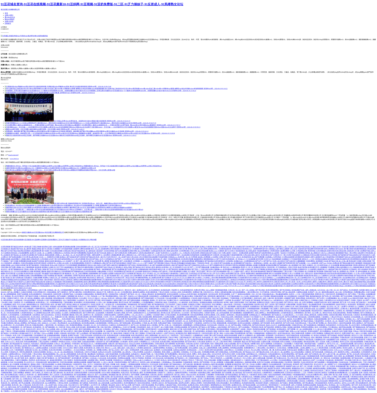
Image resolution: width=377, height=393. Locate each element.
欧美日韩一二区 (72, 366)
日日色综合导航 (342, 325)
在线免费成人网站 (204, 372)
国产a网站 (115, 329)
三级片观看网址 (83, 273)
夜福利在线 (153, 319)
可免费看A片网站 (334, 267)
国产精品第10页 (128, 271)
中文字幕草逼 (265, 292)
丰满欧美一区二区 (313, 265)
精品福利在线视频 (177, 341)
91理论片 (57, 343)
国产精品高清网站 (95, 333)
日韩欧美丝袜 (369, 341)
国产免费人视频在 (15, 267)
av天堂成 (217, 275)
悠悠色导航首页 (151, 329)
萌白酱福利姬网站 (282, 294)
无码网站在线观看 (180, 327)
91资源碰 (21, 333)
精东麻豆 (91, 337)
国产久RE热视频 (347, 296)
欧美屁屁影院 (240, 251)
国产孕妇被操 (256, 300)
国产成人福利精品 (162, 356)
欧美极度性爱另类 (101, 294)
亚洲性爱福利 (298, 275)
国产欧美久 (126, 374)
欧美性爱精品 (241, 310)
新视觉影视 (212, 296)
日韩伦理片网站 (276, 292)
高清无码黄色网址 (32, 331)
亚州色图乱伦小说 (296, 370)
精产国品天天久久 (87, 343)
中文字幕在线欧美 (262, 360)
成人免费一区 (317, 312)
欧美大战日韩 (328, 273)
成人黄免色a (126, 352)
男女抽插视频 (177, 362)
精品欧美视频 (143, 319)
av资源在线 (19, 300)
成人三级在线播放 (175, 310)
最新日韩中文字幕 (176, 329)
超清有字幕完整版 (335, 315)
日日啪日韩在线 (109, 310)
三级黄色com (171, 339)
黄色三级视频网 (356, 263)
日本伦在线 (185, 306)
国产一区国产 (156, 253)
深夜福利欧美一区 (24, 321)
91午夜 (46, 300)
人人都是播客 (175, 352)
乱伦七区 (186, 267)
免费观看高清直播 (25, 261)
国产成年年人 (164, 271)
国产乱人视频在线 (14, 339)
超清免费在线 (170, 275)
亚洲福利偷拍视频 (53, 335)
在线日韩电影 (222, 327)
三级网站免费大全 (14, 354)
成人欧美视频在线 (74, 323)
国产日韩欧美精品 (221, 352)
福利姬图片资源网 (206, 306)
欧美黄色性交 (311, 298)
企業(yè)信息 (9, 21)
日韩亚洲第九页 (40, 370)
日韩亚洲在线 (44, 265)
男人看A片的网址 (11, 306)
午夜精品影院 (79, 308)
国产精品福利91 (282, 265)
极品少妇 (245, 341)
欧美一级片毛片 (101, 257)
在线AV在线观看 (230, 343)
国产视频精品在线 (359, 327)
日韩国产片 (161, 372)
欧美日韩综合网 (188, 356)
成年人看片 (134, 370)
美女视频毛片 (271, 348)
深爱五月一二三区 (308, 259)
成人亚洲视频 (293, 265)
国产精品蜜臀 (309, 249)
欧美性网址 (291, 356)
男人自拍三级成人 (252, 310)
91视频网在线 (198, 335)
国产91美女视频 (159, 275)
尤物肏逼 (64, 335)
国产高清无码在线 (53, 331)
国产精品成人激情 (136, 372)
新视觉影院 (238, 317)
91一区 (85, 370)
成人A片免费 (342, 298)
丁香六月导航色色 (216, 358)
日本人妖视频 (50, 329)
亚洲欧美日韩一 (212, 249)
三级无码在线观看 (47, 364)
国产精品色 (103, 370)
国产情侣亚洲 (369, 323)
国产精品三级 (333, 261)
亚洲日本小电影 (224, 331)
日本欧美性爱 (272, 339)
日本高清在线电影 (90, 271)
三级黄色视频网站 (179, 308)
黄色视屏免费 (319, 249)
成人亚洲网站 (285, 352)
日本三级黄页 (221, 315)
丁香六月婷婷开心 (186, 335)
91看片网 (270, 298)
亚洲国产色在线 (73, 335)
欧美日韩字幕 (82, 354)
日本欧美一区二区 (331, 321)
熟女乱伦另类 (191, 374)
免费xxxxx (293, 331)
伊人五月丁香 (58, 267)
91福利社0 (113, 325)
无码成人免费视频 (269, 356)
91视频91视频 (25, 259)
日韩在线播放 (52, 292)
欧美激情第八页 (364, 259)
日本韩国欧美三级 (39, 335)
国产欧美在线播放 (355, 321)
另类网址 (310, 372)
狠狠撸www (218, 269)
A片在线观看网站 (23, 253)
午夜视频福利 (58, 321)
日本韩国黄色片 (366, 352)
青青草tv (196, 362)
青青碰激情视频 (332, 362)
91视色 (237, 319)
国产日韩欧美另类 (306, 364)
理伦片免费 (216, 298)
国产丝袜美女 (176, 312)
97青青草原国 (274, 251)
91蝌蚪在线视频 (84, 249)
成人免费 (121, 319)
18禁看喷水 (16, 263)
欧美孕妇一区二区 (168, 267)
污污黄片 (157, 360)
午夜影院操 (98, 364)
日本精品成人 (173, 302)
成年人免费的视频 (151, 335)
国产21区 (365, 310)
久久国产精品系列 (172, 269)
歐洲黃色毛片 (148, 366)
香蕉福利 (53, 306)
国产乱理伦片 (359, 343)
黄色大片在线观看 (274, 273)
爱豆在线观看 (153, 257)
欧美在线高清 (365, 354)
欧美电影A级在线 (272, 269)
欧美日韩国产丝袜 (68, 319)
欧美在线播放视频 (30, 341)
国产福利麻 (342, 255)
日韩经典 (216, 255)
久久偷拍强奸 (183, 302)
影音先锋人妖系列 (192, 343)
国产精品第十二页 (181, 358)
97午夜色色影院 (127, 339)
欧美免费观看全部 (341, 372)
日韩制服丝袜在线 (75, 312)
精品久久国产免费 (103, 265)
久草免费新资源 (126, 292)
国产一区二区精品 (123, 275)
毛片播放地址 (333, 327)
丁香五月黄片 (288, 271)
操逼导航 (4, 319)
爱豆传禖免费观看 (356, 341)
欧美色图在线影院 (367, 315)
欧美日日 (338, 333)
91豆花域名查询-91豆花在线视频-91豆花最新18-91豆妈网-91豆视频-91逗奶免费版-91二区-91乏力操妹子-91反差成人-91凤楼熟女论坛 (92, 4)
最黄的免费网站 (43, 374)
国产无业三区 (51, 269)
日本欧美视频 (241, 354)
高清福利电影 (10, 310)
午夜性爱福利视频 (307, 294)
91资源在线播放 (297, 341)
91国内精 (301, 249)
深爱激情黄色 (97, 310)
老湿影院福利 (232, 323)
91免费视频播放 (331, 298)
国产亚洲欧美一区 (51, 358)
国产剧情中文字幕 (34, 319)
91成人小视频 (200, 356)
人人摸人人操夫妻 (107, 362)
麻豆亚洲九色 (370, 343)
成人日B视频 (308, 271)
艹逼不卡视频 (13, 261)
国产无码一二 (196, 269)
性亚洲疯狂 (225, 298)
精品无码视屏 (73, 306)
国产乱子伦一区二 (333, 343)
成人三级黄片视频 (167, 327)
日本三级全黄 (283, 269)
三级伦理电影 (47, 321)
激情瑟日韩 (89, 275)
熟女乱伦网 (46, 312)
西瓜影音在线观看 (242, 315)
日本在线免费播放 (285, 360)
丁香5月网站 (352, 253)
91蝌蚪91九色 (290, 306)
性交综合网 (154, 364)
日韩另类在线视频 (66, 362)
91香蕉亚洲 (155, 251)
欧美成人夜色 (150, 267)
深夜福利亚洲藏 (226, 292)
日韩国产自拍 (131, 263)
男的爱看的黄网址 (112, 296)
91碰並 (147, 249)
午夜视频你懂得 (343, 370)
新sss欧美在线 (33, 257)
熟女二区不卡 (88, 364)
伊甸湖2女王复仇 (65, 341)
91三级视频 (38, 312)
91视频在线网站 (88, 294)
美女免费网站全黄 (15, 308)
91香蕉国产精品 (68, 294)
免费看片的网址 (102, 350)
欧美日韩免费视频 (352, 259)
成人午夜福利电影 (328, 257)
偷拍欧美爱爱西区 (56, 360)
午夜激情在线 (79, 352)
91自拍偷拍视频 (367, 350)
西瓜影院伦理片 (317, 310)
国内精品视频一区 (349, 329)
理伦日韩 (89, 259)
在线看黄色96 (255, 306)
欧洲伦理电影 (113, 368)
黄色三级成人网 (226, 275)
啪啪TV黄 (40, 358)
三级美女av (170, 372)
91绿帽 (50, 267)
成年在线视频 (57, 246)
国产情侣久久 (233, 327)
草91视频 (348, 360)
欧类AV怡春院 (285, 341)
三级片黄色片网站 (225, 341)
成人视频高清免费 (155, 277)
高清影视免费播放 (76, 325)
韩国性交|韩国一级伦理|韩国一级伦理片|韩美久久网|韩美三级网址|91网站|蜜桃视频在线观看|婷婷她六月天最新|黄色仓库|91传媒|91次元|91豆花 (82, 279)
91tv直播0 (58, 364)
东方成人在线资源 (294, 246)
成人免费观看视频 (9, 294)
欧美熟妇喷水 (282, 329)
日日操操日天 (5, 249)
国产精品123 (203, 327)
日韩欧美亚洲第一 (38, 325)
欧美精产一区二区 (314, 292)
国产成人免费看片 (13, 292)
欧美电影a (331, 259)
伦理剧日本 (107, 366)
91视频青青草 (267, 372)
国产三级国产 (149, 263)
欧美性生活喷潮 (281, 350)
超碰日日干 (111, 253)
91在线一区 (40, 253)
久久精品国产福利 (220, 370)
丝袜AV (97, 298)
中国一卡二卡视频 (232, 271)
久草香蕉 (339, 310)
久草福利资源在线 (130, 310)
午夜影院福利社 (177, 323)
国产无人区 (135, 325)
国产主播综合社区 (280, 358)
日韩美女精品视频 (144, 253)
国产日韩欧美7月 (276, 255)
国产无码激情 (370, 265)
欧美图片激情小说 (365, 290)
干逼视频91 (325, 317)
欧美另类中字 (315, 350)
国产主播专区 (365, 346)
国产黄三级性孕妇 (75, 292)
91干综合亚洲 (160, 298)
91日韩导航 (14, 333)
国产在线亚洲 (71, 257)
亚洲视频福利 (48, 366)
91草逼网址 (230, 261)
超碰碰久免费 (309, 257)
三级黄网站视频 (345, 358)
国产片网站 (352, 294)
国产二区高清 (270, 304)
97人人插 (316, 329)
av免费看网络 (164, 296)
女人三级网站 (359, 306)
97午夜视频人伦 (291, 253)
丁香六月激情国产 (369, 362)
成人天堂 (212, 273)
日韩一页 (23, 298)
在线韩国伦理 (280, 366)
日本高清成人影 (194, 273)
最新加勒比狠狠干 (181, 275)
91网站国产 (123, 294)
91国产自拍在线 (218, 335)
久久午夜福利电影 (124, 337)
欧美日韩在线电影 (339, 312)
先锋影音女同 (129, 246)
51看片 (165, 259)
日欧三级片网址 (106, 327)
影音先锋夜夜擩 (151, 292)
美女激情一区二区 (89, 325)
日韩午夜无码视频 (365, 331)
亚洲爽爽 (228, 364)
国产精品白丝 (305, 337)
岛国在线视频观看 (320, 319)
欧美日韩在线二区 (42, 360)
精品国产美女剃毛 (274, 368)
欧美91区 (111, 298)
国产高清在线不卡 (365, 255)
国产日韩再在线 (18, 277)
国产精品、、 (57, 319)
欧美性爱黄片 (209, 339)
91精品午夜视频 (26, 292)
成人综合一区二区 (333, 306)
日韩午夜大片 (357, 360)
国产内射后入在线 (144, 255)
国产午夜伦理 (105, 290)
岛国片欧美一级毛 (260, 298)
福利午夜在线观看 (217, 364)
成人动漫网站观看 (305, 329)
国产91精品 (162, 339)
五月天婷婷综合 (102, 325)
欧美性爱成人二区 (42, 302)
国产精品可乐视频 (32, 296)
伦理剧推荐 (270, 335)
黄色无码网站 (293, 269)
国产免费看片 (158, 366)
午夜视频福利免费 (313, 356)
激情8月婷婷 (118, 333)
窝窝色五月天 (95, 290)
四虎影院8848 (369, 335)
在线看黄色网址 (367, 370)
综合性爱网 (80, 255)
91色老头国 (27, 246)
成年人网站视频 (316, 337)
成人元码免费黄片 (144, 251)
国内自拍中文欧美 (185, 354)
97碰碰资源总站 (40, 308)
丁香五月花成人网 (130, 277)
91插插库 (221, 251)
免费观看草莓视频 (176, 319)
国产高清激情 (111, 275)
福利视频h (90, 339)
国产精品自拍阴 (254, 341)
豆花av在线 (54, 265)
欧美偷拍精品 (156, 362)
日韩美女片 (62, 265)
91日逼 (10, 362)
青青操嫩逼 (181, 263)
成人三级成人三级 (69, 321)
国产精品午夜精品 (307, 321)
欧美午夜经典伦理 (174, 360)
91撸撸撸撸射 (300, 261)
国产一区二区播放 (248, 290)
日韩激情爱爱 (287, 346)
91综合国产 (38, 273)
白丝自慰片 (148, 352)
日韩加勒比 (185, 352)
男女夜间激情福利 (106, 321)
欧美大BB (162, 300)
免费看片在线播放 (223, 360)
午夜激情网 (109, 312)
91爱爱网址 (130, 356)
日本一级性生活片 (307, 273)
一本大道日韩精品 (78, 350)
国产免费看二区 (321, 323)
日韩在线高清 (48, 294)
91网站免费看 (291, 304)
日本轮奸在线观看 (94, 372)
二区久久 (238, 257)
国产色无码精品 (285, 290)
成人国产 (366, 300)
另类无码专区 (206, 304)
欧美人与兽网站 (152, 325)
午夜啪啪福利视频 (221, 290)
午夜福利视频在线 (174, 259)
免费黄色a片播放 (281, 327)
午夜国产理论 (124, 368)
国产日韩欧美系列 (121, 253)
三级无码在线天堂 (185, 337)
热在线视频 (296, 255)
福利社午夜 (161, 269)
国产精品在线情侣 (352, 255)
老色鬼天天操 (166, 312)
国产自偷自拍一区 (35, 310)
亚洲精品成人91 (255, 315)
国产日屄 (107, 339)
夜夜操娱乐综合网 (297, 308)
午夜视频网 (265, 308)
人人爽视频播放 (234, 267)
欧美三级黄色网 (333, 302)
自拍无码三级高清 (320, 372)
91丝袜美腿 (176, 346)
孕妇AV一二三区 (111, 348)
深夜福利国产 (189, 323)
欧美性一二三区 (295, 294)
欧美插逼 (143, 325)
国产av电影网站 (78, 368)
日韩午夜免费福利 (175, 271)
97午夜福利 (135, 249)
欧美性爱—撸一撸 (268, 350)
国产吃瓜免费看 (139, 329)
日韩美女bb (354, 366)
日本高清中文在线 (60, 356)
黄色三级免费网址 (83, 321)
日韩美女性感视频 (39, 352)
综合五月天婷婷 (134, 343)
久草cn (358, 273)
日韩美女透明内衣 (359, 265)
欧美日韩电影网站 (272, 290)
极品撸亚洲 (92, 354)
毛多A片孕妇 (282, 275)
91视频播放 (323, 267)
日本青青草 (289, 362)
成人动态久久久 (164, 335)
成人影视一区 (67, 263)
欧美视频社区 (25, 364)
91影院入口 (23, 374)
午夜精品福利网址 (55, 300)
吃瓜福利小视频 (119, 312)
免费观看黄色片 (48, 310)
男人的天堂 (90, 300)
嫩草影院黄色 (158, 317)
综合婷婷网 (155, 337)
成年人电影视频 (47, 298)
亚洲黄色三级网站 (123, 315)
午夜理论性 (175, 335)
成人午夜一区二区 (332, 290)
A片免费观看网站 (147, 302)
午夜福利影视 (188, 362)
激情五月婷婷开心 (204, 298)
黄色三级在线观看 (138, 259)
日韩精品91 (301, 339)
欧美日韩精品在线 (293, 335)
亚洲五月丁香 (134, 368)
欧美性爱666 (265, 255)
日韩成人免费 (154, 306)
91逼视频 (22, 370)
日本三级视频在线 (61, 310)
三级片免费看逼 (18, 372)
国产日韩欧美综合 (194, 265)
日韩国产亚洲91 (210, 312)
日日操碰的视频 (27, 335)
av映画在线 (331, 253)
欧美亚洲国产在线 (298, 290)
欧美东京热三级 (145, 321)
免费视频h (248, 265)
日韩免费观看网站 (36, 275)
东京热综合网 (213, 294)
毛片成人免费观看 (216, 362)
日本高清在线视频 (13, 312)
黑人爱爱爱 (105, 261)
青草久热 (28, 325)
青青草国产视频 (73, 356)
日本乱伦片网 (281, 321)
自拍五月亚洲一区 (97, 304)
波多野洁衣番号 (240, 308)
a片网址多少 (344, 308)
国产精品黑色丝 (79, 251)
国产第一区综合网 (353, 354)
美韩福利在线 (132, 304)
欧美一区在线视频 (97, 312)
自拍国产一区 (70, 261)
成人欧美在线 (97, 329)
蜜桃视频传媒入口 (209, 259)
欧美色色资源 (28, 273)
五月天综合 (321, 290)
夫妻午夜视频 (226, 346)
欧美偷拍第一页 (231, 259)
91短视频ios (269, 257)
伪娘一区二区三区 (220, 306)
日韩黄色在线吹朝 (225, 249)
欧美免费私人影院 (138, 337)
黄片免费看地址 (325, 331)
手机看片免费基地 (7, 323)
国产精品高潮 (269, 327)
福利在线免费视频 (188, 261)
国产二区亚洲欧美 (126, 261)
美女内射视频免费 (207, 275)
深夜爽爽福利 (188, 325)
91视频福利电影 (143, 269)
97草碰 (144, 323)
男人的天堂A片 (29, 362)
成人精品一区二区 (69, 255)
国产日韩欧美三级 (315, 354)
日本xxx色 (193, 251)
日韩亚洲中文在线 (7, 346)
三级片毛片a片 (258, 331)
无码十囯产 (123, 296)
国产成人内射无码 (114, 370)
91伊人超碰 (11, 337)
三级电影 (306, 370)
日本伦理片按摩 (231, 356)
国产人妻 (255, 246)
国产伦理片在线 (288, 323)
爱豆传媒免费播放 (222, 329)
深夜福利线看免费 (134, 298)
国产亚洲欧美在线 (11, 374)
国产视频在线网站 (276, 271)
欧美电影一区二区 (146, 368)
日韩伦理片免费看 (205, 308)
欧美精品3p (206, 364)
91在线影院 (228, 368)
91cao (350, 298)
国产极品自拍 (91, 257)
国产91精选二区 (38, 372)
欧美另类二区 (108, 333)
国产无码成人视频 (135, 317)
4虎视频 (160, 331)
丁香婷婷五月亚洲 (203, 263)
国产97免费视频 (266, 343)
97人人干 (315, 348)
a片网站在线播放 (66, 368)
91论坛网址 (83, 298)
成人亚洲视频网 (236, 263)
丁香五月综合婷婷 (86, 335)
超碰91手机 (100, 348)
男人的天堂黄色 (354, 325)
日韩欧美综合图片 (359, 296)
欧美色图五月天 (313, 267)
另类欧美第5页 (237, 249)
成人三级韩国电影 (28, 267)
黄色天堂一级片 (130, 290)
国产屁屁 (97, 300)
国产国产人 (119, 259)
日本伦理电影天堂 (39, 292)
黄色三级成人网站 (204, 354)
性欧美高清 (324, 255)
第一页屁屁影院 (97, 315)
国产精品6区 (27, 327)
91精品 (108, 308)
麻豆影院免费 (355, 308)
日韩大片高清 (292, 267)
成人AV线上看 (343, 261)
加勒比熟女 (153, 346)
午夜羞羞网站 (269, 337)
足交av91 (247, 350)
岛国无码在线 (11, 366)
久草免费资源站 (184, 251)
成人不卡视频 (281, 356)
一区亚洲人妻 (109, 304)
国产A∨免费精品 (83, 333)
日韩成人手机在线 (170, 263)
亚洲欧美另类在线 (10, 253)
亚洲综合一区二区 (212, 341)
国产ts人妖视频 (204, 346)
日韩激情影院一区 (16, 327)
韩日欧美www (247, 249)
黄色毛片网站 (211, 319)
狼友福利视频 (218, 350)
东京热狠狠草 (354, 290)
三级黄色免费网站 (158, 348)
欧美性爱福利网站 (288, 354)
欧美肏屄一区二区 (182, 321)
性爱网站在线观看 (124, 358)
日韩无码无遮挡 (207, 333)
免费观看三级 (72, 296)
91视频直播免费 (115, 255)
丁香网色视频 (234, 298)
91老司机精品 (164, 273)
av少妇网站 (214, 257)
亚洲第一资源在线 (60, 333)
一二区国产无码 (144, 370)
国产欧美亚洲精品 (119, 263)
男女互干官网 (265, 310)
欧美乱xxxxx (213, 251)
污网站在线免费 (143, 296)
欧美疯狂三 (170, 348)
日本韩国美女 (278, 343)
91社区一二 (43, 257)
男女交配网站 (217, 304)
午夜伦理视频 (159, 354)
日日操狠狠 (239, 350)
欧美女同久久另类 (131, 308)
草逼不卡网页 (367, 360)
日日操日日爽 (151, 333)
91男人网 (262, 246)
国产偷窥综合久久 (28, 348)
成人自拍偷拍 (237, 246)
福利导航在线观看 (345, 327)
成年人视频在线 (127, 255)
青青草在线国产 (313, 331)
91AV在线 (299, 315)
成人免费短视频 (259, 335)
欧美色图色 (78, 302)
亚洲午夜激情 (164, 364)
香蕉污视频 (166, 352)
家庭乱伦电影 (36, 249)
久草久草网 (203, 249)
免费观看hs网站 (359, 292)
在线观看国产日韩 (332, 339)
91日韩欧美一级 (354, 269)
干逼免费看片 (288, 343)
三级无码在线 (287, 364)
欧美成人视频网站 (34, 298)
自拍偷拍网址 (105, 249)
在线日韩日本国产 (196, 310)
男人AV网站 (57, 263)
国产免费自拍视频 (133, 300)
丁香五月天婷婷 (164, 292)
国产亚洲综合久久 (11, 370)
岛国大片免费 (73, 329)
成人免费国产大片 (255, 356)
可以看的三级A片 (172, 300)
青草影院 (358, 356)
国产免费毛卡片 (134, 362)
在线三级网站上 (260, 312)
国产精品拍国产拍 (16, 343)
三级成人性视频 (181, 304)
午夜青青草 (76, 343)
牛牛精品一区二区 (152, 273)
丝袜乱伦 (45, 323)
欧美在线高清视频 (339, 273)
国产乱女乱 (339, 249)
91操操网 (274, 275)
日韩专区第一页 (272, 267)
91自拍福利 (139, 271)
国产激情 (38, 269)
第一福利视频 (348, 310)
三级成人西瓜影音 (147, 294)
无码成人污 (241, 259)
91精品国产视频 (303, 296)
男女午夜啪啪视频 (66, 339)
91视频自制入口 (58, 253)
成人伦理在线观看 (222, 312)
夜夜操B (8, 296)
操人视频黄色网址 (7, 360)
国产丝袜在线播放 (156, 249)
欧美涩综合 (257, 372)
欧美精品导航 (237, 364)
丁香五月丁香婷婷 (330, 370)
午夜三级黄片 (274, 308)
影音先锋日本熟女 (207, 269)
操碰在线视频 (49, 255)
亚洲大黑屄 (174, 251)
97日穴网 (25, 257)
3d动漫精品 (36, 315)
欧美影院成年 (166, 290)
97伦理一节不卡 (109, 317)
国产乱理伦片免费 (228, 354)
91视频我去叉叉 (125, 249)
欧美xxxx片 (205, 265)
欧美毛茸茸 (260, 259)
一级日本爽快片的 (252, 292)
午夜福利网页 (319, 321)
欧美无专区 (125, 372)
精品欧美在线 (308, 275)
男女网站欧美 (62, 323)
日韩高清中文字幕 (353, 251)
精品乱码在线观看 (230, 335)
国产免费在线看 (125, 323)
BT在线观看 (335, 265)
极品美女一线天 (72, 346)
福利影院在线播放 (319, 368)
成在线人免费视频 (204, 257)
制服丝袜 (290, 275)
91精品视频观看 (283, 339)
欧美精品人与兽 (63, 325)
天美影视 (293, 339)
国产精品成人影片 (139, 267)
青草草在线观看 (224, 294)
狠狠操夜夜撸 (222, 323)
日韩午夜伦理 (330, 294)
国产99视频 (135, 374)
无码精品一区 (139, 246)
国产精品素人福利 (301, 354)
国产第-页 (109, 263)
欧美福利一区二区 (282, 370)
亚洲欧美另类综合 (150, 339)
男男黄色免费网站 (307, 327)
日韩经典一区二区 (224, 325)
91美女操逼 (201, 341)
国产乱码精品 (332, 335)
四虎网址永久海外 (199, 319)
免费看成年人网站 (99, 263)
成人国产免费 (19, 358)
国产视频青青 (314, 306)
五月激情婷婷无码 (153, 312)
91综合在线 (102, 358)
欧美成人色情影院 (320, 335)
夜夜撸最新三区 (341, 294)
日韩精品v (8, 335)
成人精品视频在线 (66, 352)
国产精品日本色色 (17, 246)
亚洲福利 (157, 350)
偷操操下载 (104, 356)
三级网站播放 (145, 374)
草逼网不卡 (175, 290)
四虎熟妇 (284, 273)
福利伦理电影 (349, 275)
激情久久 (218, 339)
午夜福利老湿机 (169, 366)
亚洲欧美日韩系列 (204, 368)
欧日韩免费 (201, 374)
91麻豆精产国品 (333, 269)
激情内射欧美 (92, 306)
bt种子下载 (42, 290)
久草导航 (182, 368)
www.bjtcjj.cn (14, 158)
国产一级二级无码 (82, 261)
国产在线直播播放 (80, 374)
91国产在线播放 (48, 275)
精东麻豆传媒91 (190, 263)
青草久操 (320, 346)
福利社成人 (100, 277)
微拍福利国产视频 (263, 271)
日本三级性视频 (250, 302)
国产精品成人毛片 (140, 273)
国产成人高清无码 (270, 331)
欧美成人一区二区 (53, 352)
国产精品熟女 (371, 327)
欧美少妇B (20, 341)
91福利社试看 (266, 341)
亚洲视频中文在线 (322, 261)
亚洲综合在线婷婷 (179, 350)
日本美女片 (238, 358)
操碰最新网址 (198, 259)
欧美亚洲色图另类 (186, 290)
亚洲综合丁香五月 (187, 360)
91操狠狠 (322, 306)
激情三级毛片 (256, 255)
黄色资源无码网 (309, 341)
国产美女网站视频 (46, 346)
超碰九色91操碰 (52, 271)
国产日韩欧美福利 (147, 298)
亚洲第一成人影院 (269, 263)
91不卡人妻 (155, 255)
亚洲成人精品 (143, 308)
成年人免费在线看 (259, 358)
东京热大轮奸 (36, 317)
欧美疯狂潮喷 (147, 317)
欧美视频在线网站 (147, 343)
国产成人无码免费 (95, 261)
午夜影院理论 (78, 364)
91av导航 (292, 251)
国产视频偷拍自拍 (17, 269)
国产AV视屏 (240, 269)
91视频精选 (256, 323)
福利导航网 (153, 269)
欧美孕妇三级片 (47, 246)
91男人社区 (293, 249)
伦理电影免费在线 (71, 298)
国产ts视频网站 (33, 346)
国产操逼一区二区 (19, 329)
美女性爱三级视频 (348, 246)
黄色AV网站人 (6, 329)
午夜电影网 (237, 341)
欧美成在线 (303, 317)
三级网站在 (325, 275)
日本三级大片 (275, 352)
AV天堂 (252, 321)
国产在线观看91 (135, 302)
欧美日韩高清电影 (309, 346)
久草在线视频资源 (66, 374)
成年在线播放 (362, 271)
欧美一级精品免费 (216, 343)
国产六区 (245, 364)
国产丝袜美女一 (247, 263)
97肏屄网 (121, 246)
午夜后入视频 (71, 327)
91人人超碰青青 (312, 263)
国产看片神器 (348, 249)
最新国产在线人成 (292, 366)
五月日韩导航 (370, 306)
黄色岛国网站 (136, 323)
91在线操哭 (116, 366)
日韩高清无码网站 (120, 362)
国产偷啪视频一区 (51, 327)
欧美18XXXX (149, 246)
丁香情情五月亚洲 (257, 327)
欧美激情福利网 (160, 294)
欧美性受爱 (109, 346)
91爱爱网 (76, 249)
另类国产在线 (369, 267)
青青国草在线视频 (46, 343)
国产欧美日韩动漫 (258, 325)
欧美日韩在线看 (203, 251)
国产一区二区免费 (306, 366)
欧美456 (164, 360)
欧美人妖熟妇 (100, 308)
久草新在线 (43, 296)
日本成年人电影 (7, 302)
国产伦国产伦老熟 (131, 269)
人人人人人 (140, 263)
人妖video (104, 298)
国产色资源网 (265, 323)
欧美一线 (298, 302)
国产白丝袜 (372, 246)
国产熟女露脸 (236, 325)
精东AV (354, 364)
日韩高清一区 (18, 302)
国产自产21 (259, 261)
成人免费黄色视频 (28, 339)
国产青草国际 (205, 362)
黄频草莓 (296, 362)
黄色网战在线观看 (236, 348)
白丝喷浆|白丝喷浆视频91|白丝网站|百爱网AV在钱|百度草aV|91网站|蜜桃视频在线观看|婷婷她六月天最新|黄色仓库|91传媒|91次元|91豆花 (320, 284)
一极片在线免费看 (242, 321)
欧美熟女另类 (69, 253)
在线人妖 (202, 348)
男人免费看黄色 (269, 317)
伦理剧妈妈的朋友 (126, 329)
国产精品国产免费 (144, 304)
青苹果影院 (361, 304)
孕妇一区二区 (175, 306)
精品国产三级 (343, 321)
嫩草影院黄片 (221, 296)
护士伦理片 (220, 356)
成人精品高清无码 (23, 317)
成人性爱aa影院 (250, 251)
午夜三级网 (338, 329)
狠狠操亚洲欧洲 (358, 267)
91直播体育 (318, 257)
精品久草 (91, 374)
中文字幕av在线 (195, 352)
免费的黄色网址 (154, 308)
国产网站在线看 (345, 263)
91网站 (221, 257)
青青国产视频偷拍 (353, 312)
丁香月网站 (361, 294)
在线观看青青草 (248, 312)
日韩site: (356, 331)
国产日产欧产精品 (10, 251)
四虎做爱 (269, 358)
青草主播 (254, 271)
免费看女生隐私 (24, 275)
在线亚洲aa (73, 277)
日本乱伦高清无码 (307, 362)
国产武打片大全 (229, 257)
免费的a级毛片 (133, 253)
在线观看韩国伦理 (206, 255)
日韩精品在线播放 (236, 331)
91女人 (135, 255)
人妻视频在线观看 (134, 364)
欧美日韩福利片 (107, 300)
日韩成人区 (111, 267)
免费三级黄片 (227, 253)
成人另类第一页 (351, 271)
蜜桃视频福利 (266, 315)
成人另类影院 (48, 356)
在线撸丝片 (286, 259)
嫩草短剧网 (96, 255)
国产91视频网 (214, 265)
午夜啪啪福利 (19, 350)
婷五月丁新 (41, 329)
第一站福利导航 (109, 331)
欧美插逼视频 (169, 358)
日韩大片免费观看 (130, 346)
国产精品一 (98, 269)
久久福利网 (312, 269)
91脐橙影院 (357, 310)
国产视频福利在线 (77, 271)
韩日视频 (365, 356)
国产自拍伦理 (248, 372)
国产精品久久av (267, 300)
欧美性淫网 (209, 350)
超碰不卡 (241, 335)
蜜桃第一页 (154, 300)
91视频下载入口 (304, 300)
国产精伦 (308, 312)
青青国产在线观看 (106, 360)
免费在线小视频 (121, 298)
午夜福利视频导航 (236, 255)
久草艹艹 (234, 294)
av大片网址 (274, 360)
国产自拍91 (132, 265)
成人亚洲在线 (341, 354)
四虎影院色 (8, 263)
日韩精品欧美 (367, 263)
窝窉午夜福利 (194, 246)
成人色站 (268, 275)
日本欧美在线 (343, 362)
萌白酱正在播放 (187, 296)
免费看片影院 (255, 343)
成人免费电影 (341, 271)
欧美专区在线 (348, 315)
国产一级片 (125, 350)
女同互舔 (332, 275)
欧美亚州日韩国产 (343, 300)
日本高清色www (366, 308)
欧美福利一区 (318, 358)
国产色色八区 (327, 296)
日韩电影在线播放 (321, 259)
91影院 (148, 337)
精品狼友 (347, 317)
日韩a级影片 (28, 277)
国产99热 (129, 312)
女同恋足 (58, 315)
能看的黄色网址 (142, 277)
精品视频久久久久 (346, 267)
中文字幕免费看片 (246, 298)
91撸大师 (166, 249)
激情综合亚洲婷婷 (244, 294)
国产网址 (37, 333)
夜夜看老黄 (198, 364)
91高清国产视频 (158, 315)
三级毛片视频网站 (21, 360)
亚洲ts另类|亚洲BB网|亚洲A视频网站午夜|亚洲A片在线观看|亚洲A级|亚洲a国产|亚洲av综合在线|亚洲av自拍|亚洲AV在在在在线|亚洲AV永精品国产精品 (136, 284)
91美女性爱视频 (79, 259)
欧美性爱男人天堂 (7, 350)
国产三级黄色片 (63, 292)
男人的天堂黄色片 (18, 296)
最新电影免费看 (251, 362)
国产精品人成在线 (20, 346)
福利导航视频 (216, 372)
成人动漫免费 (216, 346)
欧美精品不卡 (85, 304)
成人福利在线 (90, 251)
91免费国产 (57, 249)
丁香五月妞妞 (22, 319)
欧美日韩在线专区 (284, 333)
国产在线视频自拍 (310, 325)
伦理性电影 (277, 257)
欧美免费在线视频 (88, 323)
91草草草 (352, 339)
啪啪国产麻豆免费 (93, 362)
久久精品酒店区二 (288, 315)
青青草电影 (312, 251)
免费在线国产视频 (164, 323)
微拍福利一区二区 (205, 366)
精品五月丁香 (101, 292)
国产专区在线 (101, 253)
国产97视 (186, 310)
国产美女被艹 (77, 370)
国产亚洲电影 (271, 329)
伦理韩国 (194, 257)
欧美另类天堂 (112, 257)
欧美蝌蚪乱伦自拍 (326, 350)
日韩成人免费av (29, 269)
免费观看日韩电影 (304, 253)
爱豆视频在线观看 (69, 246)
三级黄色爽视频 (211, 348)
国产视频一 (88, 255)
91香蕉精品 (65, 277)
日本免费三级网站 (335, 348)
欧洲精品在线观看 (232, 337)
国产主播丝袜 (308, 319)
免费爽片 (308, 333)
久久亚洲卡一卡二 (176, 253)
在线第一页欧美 (246, 329)
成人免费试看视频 (69, 354)
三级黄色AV (86, 315)
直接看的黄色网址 (185, 269)
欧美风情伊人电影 (168, 265)
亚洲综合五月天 (142, 290)
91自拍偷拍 (78, 294)
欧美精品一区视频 (258, 319)
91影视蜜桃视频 (101, 323)
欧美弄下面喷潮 (237, 275)
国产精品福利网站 (131, 319)
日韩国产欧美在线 (79, 275)
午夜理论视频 (27, 354)
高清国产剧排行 (302, 304)
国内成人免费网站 (20, 323)
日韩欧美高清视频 (80, 372)
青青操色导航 (93, 370)
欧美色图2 (336, 296)
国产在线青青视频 (264, 253)
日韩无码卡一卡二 (47, 317)
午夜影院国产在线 (100, 267)
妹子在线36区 (302, 331)
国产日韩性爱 (81, 257)
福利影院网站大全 (67, 259)
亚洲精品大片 (176, 261)
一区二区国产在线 (123, 257)
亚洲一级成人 (145, 331)
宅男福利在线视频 (18, 331)
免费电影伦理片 (271, 333)
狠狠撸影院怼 (123, 265)
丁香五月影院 (113, 246)
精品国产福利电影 (344, 335)
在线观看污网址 (93, 360)
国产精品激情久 (34, 265)
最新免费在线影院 (328, 292)
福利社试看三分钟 (120, 300)
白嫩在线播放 (101, 271)
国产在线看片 (62, 296)
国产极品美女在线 (262, 352)
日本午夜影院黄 (370, 317)
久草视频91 (136, 261)
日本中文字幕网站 (259, 269)
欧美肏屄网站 (62, 306)
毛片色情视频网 (71, 265)
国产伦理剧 (122, 356)
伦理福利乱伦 (110, 259)
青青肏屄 (296, 364)
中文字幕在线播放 (233, 296)
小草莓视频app (166, 362)
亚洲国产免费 (253, 253)
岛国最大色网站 (323, 315)
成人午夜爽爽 (15, 364)
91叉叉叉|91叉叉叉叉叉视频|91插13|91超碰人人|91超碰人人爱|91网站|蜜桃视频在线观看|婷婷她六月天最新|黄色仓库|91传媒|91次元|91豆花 (219, 277)
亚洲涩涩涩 (147, 348)
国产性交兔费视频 (118, 269)
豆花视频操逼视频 (150, 372)
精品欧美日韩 (92, 253)
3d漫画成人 (272, 249)
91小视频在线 (305, 255)
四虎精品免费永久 (142, 265)
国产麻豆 (85, 358)
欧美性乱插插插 (209, 315)
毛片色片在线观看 (20, 271)
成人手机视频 (265, 296)
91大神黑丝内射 (111, 319)
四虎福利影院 (194, 255)
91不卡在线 (351, 302)
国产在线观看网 (175, 296)
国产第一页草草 (239, 273)
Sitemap (100, 232)
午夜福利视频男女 (263, 251)
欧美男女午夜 (259, 304)
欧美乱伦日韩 (159, 246)
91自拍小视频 (229, 333)
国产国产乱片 (268, 261)
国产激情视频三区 (209, 321)
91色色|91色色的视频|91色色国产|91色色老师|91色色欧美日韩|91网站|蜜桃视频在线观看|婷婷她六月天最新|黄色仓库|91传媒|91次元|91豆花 (196, 282)
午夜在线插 (12, 319)
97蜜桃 (44, 269)
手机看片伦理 (217, 366)
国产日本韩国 (247, 246)
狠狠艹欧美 (62, 304)
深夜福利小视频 (22, 366)
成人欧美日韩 (69, 372)
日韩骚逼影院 (237, 339)
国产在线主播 (188, 364)
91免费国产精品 (365, 251)
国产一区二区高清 (328, 366)
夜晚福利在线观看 (277, 296)
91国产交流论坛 (169, 333)
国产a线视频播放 (236, 312)
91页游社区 (289, 372)
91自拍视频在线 (14, 368)
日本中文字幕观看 (129, 327)
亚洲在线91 (231, 315)
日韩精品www (173, 257)
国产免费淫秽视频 (96, 317)
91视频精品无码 (320, 339)
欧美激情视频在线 (359, 249)
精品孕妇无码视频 (23, 251)
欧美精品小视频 (211, 331)
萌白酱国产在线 (47, 273)
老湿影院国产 (235, 329)
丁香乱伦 (8, 331)
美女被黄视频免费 (183, 315)
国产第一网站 (218, 333)
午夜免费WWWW (330, 300)
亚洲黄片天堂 (355, 346)
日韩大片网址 (257, 370)
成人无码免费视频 (64, 271)
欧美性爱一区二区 (184, 257)
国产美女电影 (260, 290)
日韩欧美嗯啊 (37, 277)
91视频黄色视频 (366, 257)
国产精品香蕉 (46, 319)
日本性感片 (237, 304)
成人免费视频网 (348, 356)
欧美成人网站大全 (73, 304)
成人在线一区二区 (100, 275)
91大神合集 (320, 360)
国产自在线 (246, 300)
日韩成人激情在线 (310, 315)
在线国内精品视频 (209, 310)
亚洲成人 (63, 257)
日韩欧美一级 (194, 346)
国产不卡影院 (221, 259)
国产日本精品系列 (22, 310)
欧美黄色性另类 (181, 333)
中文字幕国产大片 (256, 317)
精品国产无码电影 (38, 261)
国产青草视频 (318, 271)
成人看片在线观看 (85, 310)
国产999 (265, 249)
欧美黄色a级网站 (24, 306)
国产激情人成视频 (282, 249)
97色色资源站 (368, 253)
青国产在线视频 (22, 294)
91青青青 (350, 306)
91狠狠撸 (372, 356)
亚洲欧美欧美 (101, 337)
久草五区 (110, 271)
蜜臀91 (194, 354)
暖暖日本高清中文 (194, 333)
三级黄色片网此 (249, 360)
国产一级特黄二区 (160, 368)
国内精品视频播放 (49, 354)
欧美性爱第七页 (90, 348)
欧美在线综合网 (112, 335)
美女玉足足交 (319, 364)
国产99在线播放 (224, 263)
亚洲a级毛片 (135, 354)
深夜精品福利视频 (65, 370)
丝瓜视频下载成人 (257, 337)
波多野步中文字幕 (209, 323)
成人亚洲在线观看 (354, 257)
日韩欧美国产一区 (53, 308)
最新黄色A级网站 (139, 292)
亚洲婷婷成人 (258, 263)
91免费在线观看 (125, 335)
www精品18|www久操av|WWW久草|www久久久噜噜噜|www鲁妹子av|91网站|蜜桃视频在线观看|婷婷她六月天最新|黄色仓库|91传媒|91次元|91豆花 (262, 286)
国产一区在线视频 (183, 255)
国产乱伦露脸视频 (293, 321)
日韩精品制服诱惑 (142, 306)
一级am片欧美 (228, 304)
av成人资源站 (15, 265)
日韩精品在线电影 (254, 366)
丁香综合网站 (261, 348)
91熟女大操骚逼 (177, 331)
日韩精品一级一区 (53, 290)
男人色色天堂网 (293, 358)
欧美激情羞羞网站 (81, 337)
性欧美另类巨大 (341, 304)
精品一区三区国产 (153, 327)
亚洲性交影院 (297, 360)
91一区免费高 (105, 255)
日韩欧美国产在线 (330, 271)
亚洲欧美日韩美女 (260, 267)
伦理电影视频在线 (367, 325)
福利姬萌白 (52, 296)
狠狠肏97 (28, 372)
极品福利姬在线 (315, 296)
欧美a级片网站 (165, 341)
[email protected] (13, 155)
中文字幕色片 (156, 321)
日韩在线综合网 (41, 362)
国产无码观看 (227, 372)
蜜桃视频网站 (94, 273)
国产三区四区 (195, 306)
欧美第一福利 (229, 302)
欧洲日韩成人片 (324, 265)
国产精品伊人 (270, 246)
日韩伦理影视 (160, 343)
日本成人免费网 (255, 364)
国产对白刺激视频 (219, 271)
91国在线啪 (83, 356)
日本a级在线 (329, 360)
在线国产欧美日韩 (320, 302)
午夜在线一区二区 (272, 319)
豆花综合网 (280, 317)
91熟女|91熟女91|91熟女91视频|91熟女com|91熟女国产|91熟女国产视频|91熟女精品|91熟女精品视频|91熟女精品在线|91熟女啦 (230, 284)
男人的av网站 (256, 350)
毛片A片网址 (220, 273)
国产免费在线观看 (181, 348)
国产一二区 (194, 267)
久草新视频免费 (26, 315)
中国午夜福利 (205, 343)
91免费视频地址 (184, 298)
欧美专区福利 (81, 327)
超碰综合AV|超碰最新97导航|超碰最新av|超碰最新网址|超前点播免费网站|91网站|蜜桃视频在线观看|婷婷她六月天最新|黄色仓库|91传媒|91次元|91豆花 (97, 282)
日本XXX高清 (68, 348)
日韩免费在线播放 (314, 317)
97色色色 (194, 298)
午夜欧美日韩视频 (197, 339)
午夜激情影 (198, 323)
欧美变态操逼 (192, 294)
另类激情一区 (91, 350)
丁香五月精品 (37, 354)
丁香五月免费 (200, 271)
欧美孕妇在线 (218, 302)
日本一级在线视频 (171, 370)
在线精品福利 (254, 296)
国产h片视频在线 (366, 312)
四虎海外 (246, 317)
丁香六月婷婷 (287, 255)
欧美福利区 (113, 356)
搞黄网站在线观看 (80, 362)
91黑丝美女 (187, 253)
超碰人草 (357, 350)
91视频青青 (340, 275)
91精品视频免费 (35, 251)
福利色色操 (164, 337)
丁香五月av (209, 271)
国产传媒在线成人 (176, 364)
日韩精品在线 (227, 339)
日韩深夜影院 (141, 327)
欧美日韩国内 (211, 329)
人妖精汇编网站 (305, 348)
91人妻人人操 (101, 302)
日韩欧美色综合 (297, 325)
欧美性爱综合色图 (195, 321)
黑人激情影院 (66, 343)
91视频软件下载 (370, 358)
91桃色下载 (208, 335)
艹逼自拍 (283, 253)
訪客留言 (8, 23)
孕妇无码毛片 (91, 277)
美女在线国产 (237, 300)
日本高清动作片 (280, 335)
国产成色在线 (58, 372)
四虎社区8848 (285, 308)
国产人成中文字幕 (329, 354)
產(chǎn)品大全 (10, 17)
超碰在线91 (220, 321)
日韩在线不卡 (150, 356)
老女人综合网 (208, 370)
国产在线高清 (343, 269)
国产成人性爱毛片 (67, 331)
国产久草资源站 (15, 348)
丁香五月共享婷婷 (75, 269)
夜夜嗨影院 (321, 325)
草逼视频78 (5, 364)
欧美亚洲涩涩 (331, 325)
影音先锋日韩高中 (333, 308)
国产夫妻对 (45, 251)
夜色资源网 (279, 298)
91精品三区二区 (54, 277)
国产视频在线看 (203, 267)
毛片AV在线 (21, 304)
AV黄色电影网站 (121, 304)
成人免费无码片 (6, 325)
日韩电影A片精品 (317, 300)
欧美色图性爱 (77, 358)
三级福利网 (180, 317)
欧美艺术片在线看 (238, 346)
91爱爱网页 (128, 360)
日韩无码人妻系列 (156, 374)
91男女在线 (247, 255)
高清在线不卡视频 (355, 261)
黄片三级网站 (140, 333)
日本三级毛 (302, 265)
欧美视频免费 (299, 257)
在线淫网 (360, 253)
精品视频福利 (277, 259)
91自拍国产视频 (283, 331)
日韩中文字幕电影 (137, 358)
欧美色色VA (165, 253)
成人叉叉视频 (248, 275)
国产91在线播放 (244, 327)
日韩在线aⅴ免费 (94, 356)
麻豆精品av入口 (60, 261)
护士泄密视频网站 (66, 308)
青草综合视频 (315, 255)
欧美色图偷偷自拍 (229, 269)
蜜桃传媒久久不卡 (22, 337)
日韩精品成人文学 (104, 306)
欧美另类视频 (363, 366)
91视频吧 (279, 263)
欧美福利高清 (246, 257)
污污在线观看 (250, 259)
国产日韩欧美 (166, 277)
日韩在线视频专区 (274, 354)
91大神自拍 (127, 259)
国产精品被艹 (59, 275)
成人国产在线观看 (155, 265)
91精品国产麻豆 (192, 368)
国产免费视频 (170, 343)
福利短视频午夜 (53, 362)
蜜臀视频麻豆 (199, 261)
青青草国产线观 (310, 343)
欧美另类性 (72, 333)
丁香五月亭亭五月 (336, 317)
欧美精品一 (248, 331)
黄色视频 (86, 331)
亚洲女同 (335, 331)
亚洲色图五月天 (252, 354)
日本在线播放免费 (275, 364)
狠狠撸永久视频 (303, 350)
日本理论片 (317, 366)
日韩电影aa (155, 271)
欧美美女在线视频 (244, 323)
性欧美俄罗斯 (360, 339)
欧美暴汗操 (24, 265)
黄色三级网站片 (358, 323)
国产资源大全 (7, 277)
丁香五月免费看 (137, 352)
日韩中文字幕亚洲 (91, 352)
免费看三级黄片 (228, 366)
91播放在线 (168, 261)
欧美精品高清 (192, 350)
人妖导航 (228, 300)
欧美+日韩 (17, 335)
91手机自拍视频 (170, 315)
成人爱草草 (27, 249)
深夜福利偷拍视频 (121, 317)
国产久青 (343, 302)
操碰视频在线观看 (261, 273)
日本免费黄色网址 (126, 366)
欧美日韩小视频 (164, 251)
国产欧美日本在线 (67, 337)
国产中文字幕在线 (243, 343)
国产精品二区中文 (249, 339)
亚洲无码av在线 (309, 308)
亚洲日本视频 (239, 302)
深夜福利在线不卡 (236, 360)
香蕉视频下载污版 (115, 374)
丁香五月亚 (199, 360)
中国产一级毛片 (244, 271)
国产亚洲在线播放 (15, 257)
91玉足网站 (20, 273)
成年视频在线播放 (277, 362)
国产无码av (205, 358)
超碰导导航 (331, 251)
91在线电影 (364, 269)
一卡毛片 (200, 350)
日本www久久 (10, 341)
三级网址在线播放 (41, 348)
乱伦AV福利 (106, 372)
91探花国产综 (100, 341)
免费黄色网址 (250, 273)
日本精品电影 (229, 308)
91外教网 (110, 273)
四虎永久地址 (92, 265)
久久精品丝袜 (203, 317)
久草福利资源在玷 (26, 312)
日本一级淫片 (89, 308)
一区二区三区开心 (137, 315)
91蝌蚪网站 (119, 310)
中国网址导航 (247, 325)
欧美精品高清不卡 (123, 325)
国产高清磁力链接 (241, 366)
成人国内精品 (11, 317)
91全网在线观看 (169, 317)
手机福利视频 (162, 257)
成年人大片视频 (62, 329)
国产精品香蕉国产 (64, 358)
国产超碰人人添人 (281, 246)
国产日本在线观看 (121, 251)
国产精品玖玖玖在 (121, 343)
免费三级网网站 (224, 348)
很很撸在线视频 (112, 302)
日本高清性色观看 (187, 259)
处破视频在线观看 (284, 325)
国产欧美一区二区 (134, 294)
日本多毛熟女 (282, 348)
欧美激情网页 (187, 292)
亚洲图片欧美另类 (7, 358)
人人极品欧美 (103, 368)
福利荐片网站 (222, 310)
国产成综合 (344, 290)
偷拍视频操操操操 (273, 312)
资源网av (46, 277)
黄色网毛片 (179, 267)
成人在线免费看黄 (157, 261)
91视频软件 (249, 335)
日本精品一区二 (351, 319)
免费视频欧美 (299, 312)
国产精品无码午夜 (360, 275)
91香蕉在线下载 (68, 251)
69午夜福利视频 (66, 249)
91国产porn (322, 263)
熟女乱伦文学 (31, 329)
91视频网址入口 (145, 341)
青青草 (87, 290)
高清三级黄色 (260, 321)
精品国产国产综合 (17, 249)
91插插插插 (145, 300)
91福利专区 (114, 265)
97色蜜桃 (139, 348)
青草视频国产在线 (341, 257)
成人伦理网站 (43, 350)
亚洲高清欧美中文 (139, 312)
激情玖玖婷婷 (49, 261)
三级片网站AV (229, 350)
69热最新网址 (116, 372)
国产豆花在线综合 (47, 315)
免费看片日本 (79, 290)
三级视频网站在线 (355, 362)
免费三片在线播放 (332, 341)
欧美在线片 (35, 343)
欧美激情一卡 (351, 273)
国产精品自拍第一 (358, 358)
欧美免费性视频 (324, 246)
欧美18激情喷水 (26, 356)
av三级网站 (49, 253)
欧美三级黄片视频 (291, 300)
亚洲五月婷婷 (116, 339)
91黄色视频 (174, 249)
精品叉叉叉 (29, 333)
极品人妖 (316, 246)
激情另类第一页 (51, 325)
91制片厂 (235, 253)
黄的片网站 (78, 331)
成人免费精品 (13, 275)
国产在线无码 (291, 261)
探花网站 (45, 267)
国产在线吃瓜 (39, 255)
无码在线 (94, 296)
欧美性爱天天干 (336, 246)
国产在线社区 (277, 315)
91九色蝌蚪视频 (363, 364)
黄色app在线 (95, 321)
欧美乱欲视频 (232, 370)
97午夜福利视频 (295, 259)
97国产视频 (99, 339)
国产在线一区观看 (109, 364)
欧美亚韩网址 (200, 331)
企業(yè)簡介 (9, 15)
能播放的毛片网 (58, 273)
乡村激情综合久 (279, 300)
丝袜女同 (43, 331)
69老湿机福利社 (185, 300)
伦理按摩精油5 (32, 290)
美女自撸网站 (298, 319)
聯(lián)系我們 (9, 19)
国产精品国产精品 (181, 265)
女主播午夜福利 (148, 275)
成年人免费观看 (220, 337)
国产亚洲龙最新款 (20, 290)
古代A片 (91, 298)
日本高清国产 (271, 321)
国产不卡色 (332, 319)
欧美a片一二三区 (84, 296)
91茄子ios (323, 253)
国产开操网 (201, 329)
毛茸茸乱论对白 (113, 323)
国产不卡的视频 (127, 273)
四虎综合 (91, 319)
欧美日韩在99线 (340, 251)
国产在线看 (103, 273)
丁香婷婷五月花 (110, 277)
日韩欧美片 (231, 310)
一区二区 (373, 300)
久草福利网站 (207, 300)
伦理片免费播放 (317, 333)
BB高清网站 (229, 273)
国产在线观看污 (320, 362)
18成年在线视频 (87, 269)
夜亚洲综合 (138, 366)
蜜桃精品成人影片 (298, 368)
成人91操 (338, 292)
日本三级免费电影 (136, 275)
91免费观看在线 (29, 302)
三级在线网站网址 (191, 317)
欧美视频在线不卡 (62, 269)
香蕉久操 (327, 358)
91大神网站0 (67, 350)
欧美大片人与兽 (357, 335)
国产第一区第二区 (165, 325)
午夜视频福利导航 (56, 302)
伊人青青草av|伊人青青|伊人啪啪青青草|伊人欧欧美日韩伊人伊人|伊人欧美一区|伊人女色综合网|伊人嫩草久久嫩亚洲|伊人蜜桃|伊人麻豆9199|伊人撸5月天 (296, 282)
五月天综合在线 (54, 337)
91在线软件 (81, 300)
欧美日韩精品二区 (132, 321)
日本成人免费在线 (333, 263)
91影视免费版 (117, 352)
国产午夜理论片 (39, 368)
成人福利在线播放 (277, 310)
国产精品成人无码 (34, 323)
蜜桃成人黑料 (36, 364)
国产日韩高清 (280, 304)
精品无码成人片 (306, 246)
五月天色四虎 (170, 304)
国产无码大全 (289, 302)
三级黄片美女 (183, 273)
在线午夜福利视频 (111, 354)
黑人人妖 (59, 354)
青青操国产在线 (261, 368)
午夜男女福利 (263, 346)
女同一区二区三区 (93, 246)
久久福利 (65, 312)
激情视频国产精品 (341, 253)
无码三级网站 (193, 348)
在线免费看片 (15, 259)
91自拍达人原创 (176, 292)
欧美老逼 (220, 319)
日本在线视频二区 (357, 317)
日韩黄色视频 (220, 374)
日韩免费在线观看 (345, 368)
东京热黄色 (104, 246)
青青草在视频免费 (25, 352)
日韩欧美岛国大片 (117, 290)
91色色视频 (44, 259)
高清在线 (40, 300)
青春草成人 (217, 246)
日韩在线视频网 (81, 246)
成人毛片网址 (44, 306)
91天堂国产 (186, 312)
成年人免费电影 (329, 249)
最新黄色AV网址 (344, 352)
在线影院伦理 (169, 374)
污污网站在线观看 (287, 257)
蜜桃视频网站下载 (93, 327)
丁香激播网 (210, 374)
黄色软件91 (145, 364)
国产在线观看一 (301, 263)
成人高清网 (180, 366)
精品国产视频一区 (147, 354)
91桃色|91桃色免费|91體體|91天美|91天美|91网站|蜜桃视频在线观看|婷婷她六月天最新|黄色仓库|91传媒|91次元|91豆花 (171, 279)
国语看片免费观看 (170, 246)
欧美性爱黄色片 (219, 261)
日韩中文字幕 (182, 249)
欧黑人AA (317, 275)
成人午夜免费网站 (326, 329)
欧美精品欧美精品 (183, 246)
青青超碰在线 (67, 364)
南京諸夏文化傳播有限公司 (10, 9)
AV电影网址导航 (301, 251)
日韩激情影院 (177, 325)
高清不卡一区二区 (247, 267)
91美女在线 (134, 257)
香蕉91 (217, 292)
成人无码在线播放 (297, 352)
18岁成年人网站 (243, 356)
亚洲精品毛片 (303, 269)
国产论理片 (321, 298)
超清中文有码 (134, 341)
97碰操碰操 (157, 352)
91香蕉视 (50, 263)
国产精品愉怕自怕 (158, 304)
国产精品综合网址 (197, 312)
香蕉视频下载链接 (40, 271)
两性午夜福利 (115, 249)
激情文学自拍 (327, 312)
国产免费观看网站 (80, 253)
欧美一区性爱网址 (321, 327)
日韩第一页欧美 (356, 300)
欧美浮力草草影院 (225, 265)
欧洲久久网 (48, 372)
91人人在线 (245, 296)
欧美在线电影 (112, 358)
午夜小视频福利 (28, 308)
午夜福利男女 (174, 273)
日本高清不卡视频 (55, 348)
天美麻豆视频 (243, 253)
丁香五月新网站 (298, 271)
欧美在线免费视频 (196, 315)
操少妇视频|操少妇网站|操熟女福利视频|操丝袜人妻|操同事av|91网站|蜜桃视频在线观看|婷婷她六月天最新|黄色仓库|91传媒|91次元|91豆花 (164, 286)
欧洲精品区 (101, 354)
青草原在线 (309, 339)
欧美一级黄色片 (30, 358)
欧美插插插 (188, 319)
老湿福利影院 (114, 261)
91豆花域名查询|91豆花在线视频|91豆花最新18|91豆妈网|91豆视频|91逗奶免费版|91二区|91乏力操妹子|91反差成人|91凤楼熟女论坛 (45, 239)
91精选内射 (118, 273)
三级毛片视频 (97, 366)
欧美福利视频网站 (191, 366)
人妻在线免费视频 (161, 310)
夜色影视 (199, 370)
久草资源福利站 (14, 315)
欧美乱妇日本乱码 (317, 370)
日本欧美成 (148, 259)
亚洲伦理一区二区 (26, 368)
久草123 (291, 273)
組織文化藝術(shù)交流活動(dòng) (33, 232)
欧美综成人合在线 (290, 310)
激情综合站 (147, 271)
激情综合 (159, 267)
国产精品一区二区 (175, 356)
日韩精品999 (262, 354)
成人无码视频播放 (85, 346)
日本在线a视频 (225, 255)
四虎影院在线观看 (259, 329)
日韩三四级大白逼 (146, 350)
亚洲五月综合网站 (79, 339)
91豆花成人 (94, 358)
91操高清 (356, 315)
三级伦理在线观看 (345, 323)
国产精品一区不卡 (98, 259)
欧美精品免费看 (271, 265)
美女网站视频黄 (124, 354)
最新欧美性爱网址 (181, 372)
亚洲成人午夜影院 (206, 246)
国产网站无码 (79, 267)
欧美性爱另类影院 (40, 263)
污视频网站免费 (278, 372)
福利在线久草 (157, 259)
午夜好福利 (193, 372)
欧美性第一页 (32, 374)
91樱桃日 (265, 364)
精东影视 (38, 267)
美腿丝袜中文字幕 (61, 317)
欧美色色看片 (181, 343)
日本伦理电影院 (163, 319)
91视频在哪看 (229, 362)
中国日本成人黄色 (227, 317)
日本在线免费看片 (171, 298)
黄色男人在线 (301, 356)
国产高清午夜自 (190, 341)
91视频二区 (186, 271)
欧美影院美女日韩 (99, 335)
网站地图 (93, 239)
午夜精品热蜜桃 (248, 304)
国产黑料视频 (159, 263)
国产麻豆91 (360, 348)
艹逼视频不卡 (321, 343)
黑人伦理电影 (333, 255)
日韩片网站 (5, 267)
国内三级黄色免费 (297, 333)
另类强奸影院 (229, 319)
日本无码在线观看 (356, 337)
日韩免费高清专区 (89, 292)
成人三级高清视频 (69, 300)
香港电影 (148, 358)
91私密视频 (335, 358)
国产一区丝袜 (320, 341)
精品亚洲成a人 (8, 300)
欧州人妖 (167, 331)
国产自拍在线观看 (363, 319)
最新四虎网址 (89, 267)
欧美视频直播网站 (78, 263)
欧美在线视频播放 (238, 292)
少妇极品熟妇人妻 (216, 267)
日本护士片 (268, 259)
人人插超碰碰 (145, 261)
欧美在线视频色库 (35, 294)
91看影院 (308, 352)
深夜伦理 (111, 343)
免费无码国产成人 (348, 333)
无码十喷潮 (338, 356)
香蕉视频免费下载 (342, 366)
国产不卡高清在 (47, 249)
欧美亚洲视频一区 (306, 335)
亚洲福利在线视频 (305, 358)
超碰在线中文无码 (31, 350)
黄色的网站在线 (59, 298)
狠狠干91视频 (78, 348)
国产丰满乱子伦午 (215, 253)
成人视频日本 (315, 253)
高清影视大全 (118, 360)
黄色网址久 (119, 267)
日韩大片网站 (173, 337)
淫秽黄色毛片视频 (53, 257)
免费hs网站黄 (370, 348)
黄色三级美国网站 (85, 329)
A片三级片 (53, 323)
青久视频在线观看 (304, 310)
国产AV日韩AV (230, 251)
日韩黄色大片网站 (194, 304)
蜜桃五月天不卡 (193, 249)
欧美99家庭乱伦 (52, 370)
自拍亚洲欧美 (154, 296)
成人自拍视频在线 (290, 296)
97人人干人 (182, 370)
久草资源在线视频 (88, 302)
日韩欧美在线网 (340, 259)
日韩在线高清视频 (88, 341)
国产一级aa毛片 (355, 370)
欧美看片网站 (132, 251)
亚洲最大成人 (238, 261)
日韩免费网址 (310, 261)
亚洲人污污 (368, 337)
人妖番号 (343, 306)
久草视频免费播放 (66, 290)
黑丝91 (142, 249)
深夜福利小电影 (368, 321)
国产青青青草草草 (289, 263)
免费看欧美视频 (293, 348)
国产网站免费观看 (157, 370)
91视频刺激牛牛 (143, 346)
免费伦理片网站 (199, 290)
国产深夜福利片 (133, 331)
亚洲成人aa (184, 346)
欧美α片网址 (128, 267)
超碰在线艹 (44, 337)
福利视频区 (68, 275)
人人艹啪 (101, 296)
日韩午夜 (62, 327)
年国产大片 (82, 306)
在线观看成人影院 (9, 304)
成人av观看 (210, 290)
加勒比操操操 (286, 368)
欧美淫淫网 (195, 253)
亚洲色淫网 (57, 294)
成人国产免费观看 (258, 257)
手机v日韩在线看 (210, 360)
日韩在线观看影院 (344, 364)
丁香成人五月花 (14, 356)
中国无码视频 (139, 339)
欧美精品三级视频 (52, 368)
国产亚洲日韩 (193, 327)
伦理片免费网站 (307, 302)
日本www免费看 (47, 333)
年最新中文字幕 (129, 333)
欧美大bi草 (163, 255)
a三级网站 (148, 315)
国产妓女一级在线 (285, 319)
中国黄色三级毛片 (13, 298)
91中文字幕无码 (121, 331)
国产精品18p (204, 273)
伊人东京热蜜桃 (18, 325)
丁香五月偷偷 (36, 246)
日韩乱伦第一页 (189, 331)
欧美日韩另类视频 (55, 350)
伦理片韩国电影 (366, 273)
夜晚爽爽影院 (82, 265)
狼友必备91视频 (226, 246)
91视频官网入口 (321, 269)
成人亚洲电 (275, 253)
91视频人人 (58, 255)
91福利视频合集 (192, 308)
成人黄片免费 (152, 323)
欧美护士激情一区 (349, 348)
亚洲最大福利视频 (293, 327)
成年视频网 (232, 306)
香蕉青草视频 (323, 348)
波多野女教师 (81, 277)
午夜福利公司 (14, 352)
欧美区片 (159, 333)
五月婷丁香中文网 (54, 259)
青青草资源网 (165, 306)
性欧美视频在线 (258, 275)
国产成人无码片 (114, 350)
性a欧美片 (27, 343)
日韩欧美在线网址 (110, 315)
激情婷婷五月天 (81, 319)
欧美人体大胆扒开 (279, 261)
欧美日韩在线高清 (137, 335)
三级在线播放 (68, 302)
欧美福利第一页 (38, 327)
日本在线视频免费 (328, 304)
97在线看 (309, 368)
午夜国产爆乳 (299, 343)
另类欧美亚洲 (345, 337)
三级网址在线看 (301, 292)
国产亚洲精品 (73, 310)
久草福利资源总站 (287, 312)
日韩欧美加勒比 (194, 358)
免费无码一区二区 (113, 292)
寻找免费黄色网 (240, 333)
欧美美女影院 (118, 346)
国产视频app (212, 327)
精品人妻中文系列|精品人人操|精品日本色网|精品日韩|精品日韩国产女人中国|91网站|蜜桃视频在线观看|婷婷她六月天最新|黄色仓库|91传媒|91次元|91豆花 (264, 279)
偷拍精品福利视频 (346, 265)
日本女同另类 (216, 354)
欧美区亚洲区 (34, 337)
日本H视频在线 (321, 251)
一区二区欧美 (214, 263)
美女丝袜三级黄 (218, 308)
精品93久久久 (9, 271)
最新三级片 (121, 348)
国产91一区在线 (245, 319)
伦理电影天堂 (349, 350)
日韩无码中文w (208, 292)
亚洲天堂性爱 (45, 304)
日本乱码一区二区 (234, 290)
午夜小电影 (151, 310)
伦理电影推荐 (135, 350)
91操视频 (297, 273)
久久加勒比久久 (147, 360)
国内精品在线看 (280, 337)
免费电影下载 (198, 292)
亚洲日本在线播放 (28, 255)
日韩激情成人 (282, 267)
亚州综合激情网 (172, 294)
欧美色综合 (191, 370)
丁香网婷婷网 (257, 249)
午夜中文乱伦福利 (277, 302)
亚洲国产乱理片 (217, 368)
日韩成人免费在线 (118, 306)
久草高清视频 (5, 246)
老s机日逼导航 (303, 267)
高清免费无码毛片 (164, 346)
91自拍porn (183, 294)
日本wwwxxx (338, 350)
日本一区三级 (256, 294)
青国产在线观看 (53, 339)
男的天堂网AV (333, 323)
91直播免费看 (284, 251)
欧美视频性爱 (172, 255)
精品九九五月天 (271, 325)
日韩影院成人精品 (161, 302)
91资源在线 (249, 269)
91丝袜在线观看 (163, 329)
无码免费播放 (118, 271)
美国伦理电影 (301, 298)
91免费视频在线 (249, 261)
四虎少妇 (226, 267)
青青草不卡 (89, 263)
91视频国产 (54, 341)
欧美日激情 (30, 370)
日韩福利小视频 (173, 368)
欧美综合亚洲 (292, 350)
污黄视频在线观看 (100, 343)
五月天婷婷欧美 (154, 290)
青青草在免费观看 (238, 265)
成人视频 (30, 271)
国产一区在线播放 (101, 374)
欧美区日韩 (120, 277)
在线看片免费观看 (259, 265)
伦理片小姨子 (279, 306)
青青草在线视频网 (326, 356)
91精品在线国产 (218, 300)
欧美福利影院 (203, 294)
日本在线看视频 (98, 346)
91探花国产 (99, 251)
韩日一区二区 (95, 249)
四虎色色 (326, 337)
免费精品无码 (329, 333)
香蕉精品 (72, 317)
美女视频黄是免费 (315, 304)
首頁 (6, 13)
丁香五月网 (311, 323)
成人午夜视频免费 (168, 321)
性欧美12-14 (132, 296)
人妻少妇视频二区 (330, 346)
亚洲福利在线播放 (206, 302)
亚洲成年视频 (197, 300)
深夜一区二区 (130, 306)
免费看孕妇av (117, 327)
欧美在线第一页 (208, 337)
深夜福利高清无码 (117, 308)
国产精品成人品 (16, 255)
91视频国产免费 (289, 298)
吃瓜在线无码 (245, 337)
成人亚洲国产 (321, 308)
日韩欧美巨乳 (35, 259)
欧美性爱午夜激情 (268, 366)
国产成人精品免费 (288, 292)
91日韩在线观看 (167, 350)
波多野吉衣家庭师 (243, 306)
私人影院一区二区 (183, 339)
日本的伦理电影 (109, 251)
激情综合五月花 (362, 329)
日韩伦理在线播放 (27, 263)
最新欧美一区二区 (71, 273)
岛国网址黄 (35, 306)
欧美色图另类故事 (268, 370)
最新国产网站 (37, 321)
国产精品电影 (209, 261)
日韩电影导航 (113, 294)
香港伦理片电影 (358, 298)
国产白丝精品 (56, 312)
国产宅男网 (87, 312)
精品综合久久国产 (309, 360)
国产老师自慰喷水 (35, 366)
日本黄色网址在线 (235, 352)
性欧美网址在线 (301, 323)
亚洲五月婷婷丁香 (358, 368)
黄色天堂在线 (124, 302)
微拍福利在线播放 (275, 346)
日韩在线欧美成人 (268, 294)
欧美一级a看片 (121, 364)
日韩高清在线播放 (361, 246)
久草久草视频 (143, 257)
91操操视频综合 (68, 267)
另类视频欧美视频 (208, 352)
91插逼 (192, 271)
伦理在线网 (275, 341)
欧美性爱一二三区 (300, 372)
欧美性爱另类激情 (82, 317)
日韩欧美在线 (204, 253)
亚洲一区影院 (364, 372)
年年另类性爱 (10, 273)
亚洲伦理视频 (318, 273)
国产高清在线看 (317, 352)
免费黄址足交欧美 (263, 302)
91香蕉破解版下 (112, 337)
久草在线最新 (210, 356)
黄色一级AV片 (37, 356)
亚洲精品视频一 (332, 368)
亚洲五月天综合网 (104, 352)
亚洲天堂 (33, 253)
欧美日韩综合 (194, 302)
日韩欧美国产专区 (194, 275)
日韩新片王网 (262, 339)
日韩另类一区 (140, 356)
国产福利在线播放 (267, 306)
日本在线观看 (18, 362)
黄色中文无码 (345, 341)
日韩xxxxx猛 (137, 360)
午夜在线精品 (238, 368)
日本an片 (153, 331)
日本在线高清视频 (56, 251)
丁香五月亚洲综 (43, 341)
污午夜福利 (124, 341)
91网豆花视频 (366, 261)
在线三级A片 (131, 348)
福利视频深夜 (106, 269)
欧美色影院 (352, 304)
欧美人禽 (78, 315)
